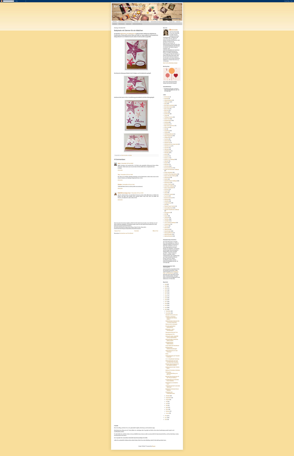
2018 (166, 299)
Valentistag (166, 229)
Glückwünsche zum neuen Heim (171, 144)
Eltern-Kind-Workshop (169, 125)
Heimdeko (166, 152)
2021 (166, 293)
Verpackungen (167, 231)
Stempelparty (167, 212)
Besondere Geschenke (169, 105)
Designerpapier (167, 120)
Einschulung (167, 123)
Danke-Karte (167, 118)
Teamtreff (166, 217)
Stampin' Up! (171, 21)
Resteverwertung (168, 197)
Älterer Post (155, 230)
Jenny (119, 163)
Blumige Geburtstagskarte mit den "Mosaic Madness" (172, 377)
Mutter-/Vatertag (168, 184)
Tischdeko (166, 220)
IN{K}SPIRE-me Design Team (124, 192)
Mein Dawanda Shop (144, 21)
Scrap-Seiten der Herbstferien (172, 345)
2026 (166, 284)
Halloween (166, 149)
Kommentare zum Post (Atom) (126, 233)
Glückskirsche (167, 142)
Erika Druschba (174, 29)
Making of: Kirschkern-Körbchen (173, 370)
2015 (166, 305)
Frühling (166, 132)
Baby (165, 103)
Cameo (165, 115)
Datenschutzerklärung (137, 23)
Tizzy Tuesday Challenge (169, 222)
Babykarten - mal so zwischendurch (170, 330)
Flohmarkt (136, 21)
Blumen (166, 112)
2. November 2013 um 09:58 (127, 163)
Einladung (166, 122)
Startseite (115, 21)
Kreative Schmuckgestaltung (170, 174)
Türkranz (166, 225)
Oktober (168, 395)
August (167, 399)
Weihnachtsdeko (168, 234)
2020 (166, 295)
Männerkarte (167, 177)
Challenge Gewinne (168, 117)
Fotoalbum (166, 130)
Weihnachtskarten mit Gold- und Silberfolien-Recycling (172, 361)
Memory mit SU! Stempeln (171, 324)
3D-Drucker (166, 96)
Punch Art (166, 196)
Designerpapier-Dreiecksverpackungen (171, 348)
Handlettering (167, 150)
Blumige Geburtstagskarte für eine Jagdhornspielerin (172, 364)
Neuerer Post (117, 230)
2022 (166, 292)
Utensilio (166, 227)
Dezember (168, 311)
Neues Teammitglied (168, 187)
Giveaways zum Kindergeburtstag (170, 393)
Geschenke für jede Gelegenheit (125, 21)
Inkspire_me (167, 157)
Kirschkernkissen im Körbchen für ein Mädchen (172, 380)
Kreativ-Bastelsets (168, 172)
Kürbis (167, 353)
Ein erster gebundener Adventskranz (170, 327)
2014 (166, 307)
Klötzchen (166, 164)
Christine (120, 184)
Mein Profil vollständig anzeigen (170, 62)
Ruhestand (166, 199)
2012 (166, 415)
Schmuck (178, 21)
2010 (166, 419)
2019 (166, 297)
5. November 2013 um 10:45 (128, 184)
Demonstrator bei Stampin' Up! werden (159, 21)
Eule (165, 128)
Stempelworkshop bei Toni (172, 332)
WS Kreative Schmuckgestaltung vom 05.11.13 (172, 373)
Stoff (165, 214)
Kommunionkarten (168, 167)
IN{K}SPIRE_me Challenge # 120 (128, 33)
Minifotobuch (167, 182)
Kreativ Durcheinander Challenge (171, 169)
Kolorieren (166, 166)
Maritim (166, 179)
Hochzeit (166, 155)
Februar (168, 411)
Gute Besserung (167, 145)
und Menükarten (169, 273)
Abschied (166, 98)
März (167, 409)
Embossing (166, 127)
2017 (166, 301)
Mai (167, 405)
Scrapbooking (167, 202)
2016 (166, 303)
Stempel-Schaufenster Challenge (171, 209)
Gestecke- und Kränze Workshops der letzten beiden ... (171, 318)
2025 (166, 286)
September (168, 397)
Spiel (165, 204)
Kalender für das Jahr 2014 (171, 314)
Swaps (165, 215)
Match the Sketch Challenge (170, 180)
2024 (166, 288)
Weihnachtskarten (168, 236)
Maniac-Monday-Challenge (170, 175)
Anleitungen (167, 101)
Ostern (165, 192)
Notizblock (166, 189)
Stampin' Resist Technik (169, 206)
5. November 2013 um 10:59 (137, 192)
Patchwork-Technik (168, 194)
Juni (167, 403)
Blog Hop (166, 110)
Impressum (128, 23)
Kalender (166, 161)
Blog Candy (166, 108)
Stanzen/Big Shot (168, 207)
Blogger (153, 446)
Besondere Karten (168, 107)
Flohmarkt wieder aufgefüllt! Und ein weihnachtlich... (172, 337)
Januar (167, 413)
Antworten (120, 170)
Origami (166, 190)
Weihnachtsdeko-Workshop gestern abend (172, 340)
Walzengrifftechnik (168, 232)
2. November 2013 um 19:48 (126, 174)
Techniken (166, 219)
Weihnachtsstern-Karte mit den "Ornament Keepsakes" (172, 321)
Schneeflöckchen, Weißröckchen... (170, 343)
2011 (166, 417)
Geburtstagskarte (168, 135)
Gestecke (115, 23)
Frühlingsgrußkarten (168, 134)
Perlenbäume (121, 23)
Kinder (165, 162)
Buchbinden (167, 113)
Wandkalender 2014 (170, 334)
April (167, 407)
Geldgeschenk (167, 137)
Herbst (165, 154)
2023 (166, 290)
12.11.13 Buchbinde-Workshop (172, 358)
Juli (167, 401)
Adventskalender (168, 100)
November (168, 313)
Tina (119, 174)
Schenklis (166, 201)
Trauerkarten (167, 224)
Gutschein (166, 147)
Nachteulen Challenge (169, 185)
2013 (166, 309)
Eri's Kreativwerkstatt (128, 6)
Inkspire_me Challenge (169, 159)
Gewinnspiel (167, 140)
